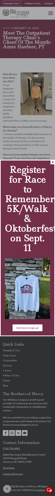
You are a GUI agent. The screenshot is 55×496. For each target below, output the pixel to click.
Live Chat (49, 490)
